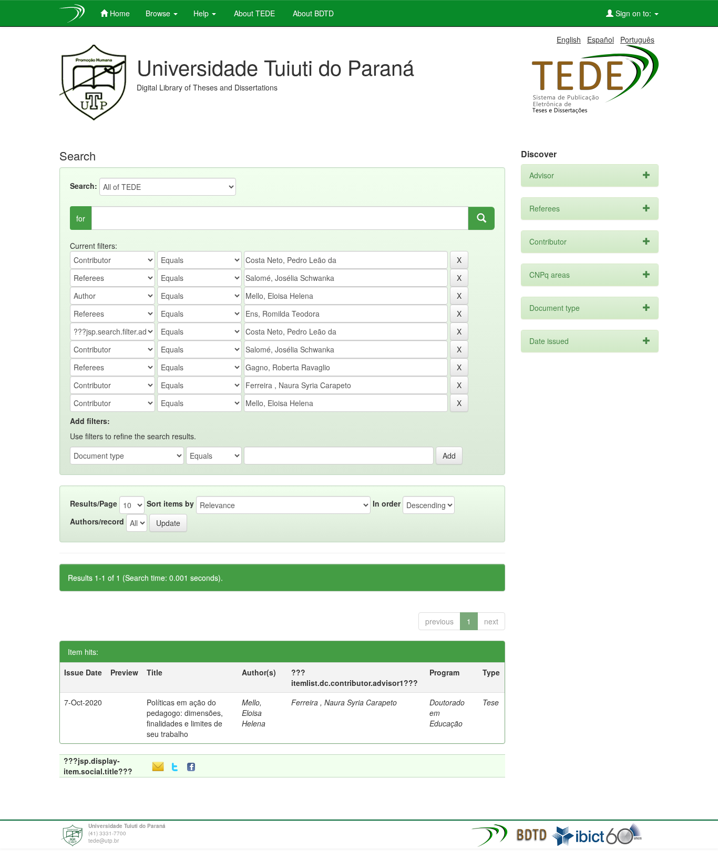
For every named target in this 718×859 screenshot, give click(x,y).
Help (202, 13)
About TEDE (253, 13)
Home (119, 13)
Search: (83, 185)
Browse (159, 13)
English (569, 39)
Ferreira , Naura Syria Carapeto (344, 702)
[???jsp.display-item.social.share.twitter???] (175, 767)
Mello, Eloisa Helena (253, 713)
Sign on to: (633, 13)
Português (637, 39)
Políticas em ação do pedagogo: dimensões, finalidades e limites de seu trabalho (185, 718)
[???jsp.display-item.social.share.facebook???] (193, 767)
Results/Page (93, 503)
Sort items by (170, 503)
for (80, 218)
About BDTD (312, 13)
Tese (491, 702)
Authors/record (97, 521)
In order (387, 503)
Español (600, 39)
